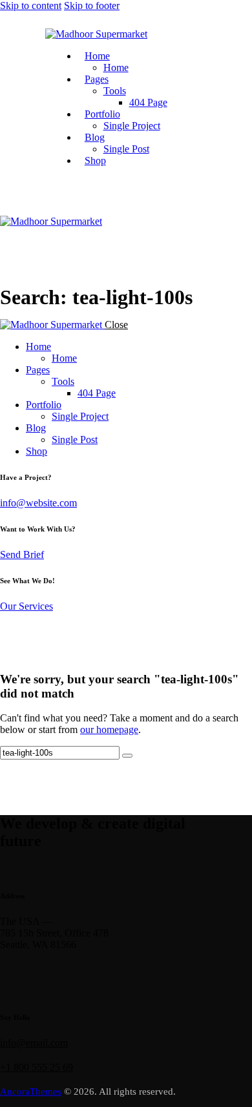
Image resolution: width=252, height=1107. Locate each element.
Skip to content (30, 5)
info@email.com (34, 1042)
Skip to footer (92, 5)
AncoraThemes (30, 1091)
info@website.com (38, 502)
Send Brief (22, 554)
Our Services (26, 606)
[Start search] (127, 756)
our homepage (109, 729)
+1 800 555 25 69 (36, 1067)
